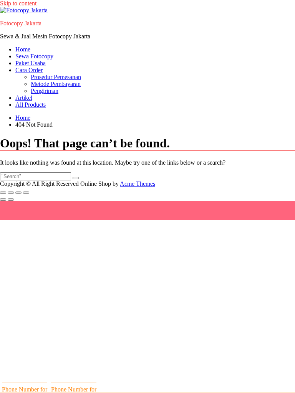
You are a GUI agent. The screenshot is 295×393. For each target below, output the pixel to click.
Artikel (23, 97)
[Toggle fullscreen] (11, 193)
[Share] (18, 193)
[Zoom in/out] (3, 193)
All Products (30, 104)
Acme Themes (137, 183)
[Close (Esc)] (26, 193)
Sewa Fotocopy (34, 56)
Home (22, 49)
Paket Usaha (30, 63)
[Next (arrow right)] (11, 199)
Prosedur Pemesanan (56, 77)
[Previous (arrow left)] (3, 199)
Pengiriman (44, 91)
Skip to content (18, 3)
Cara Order (29, 70)
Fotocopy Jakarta (20, 23)
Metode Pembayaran (56, 84)
